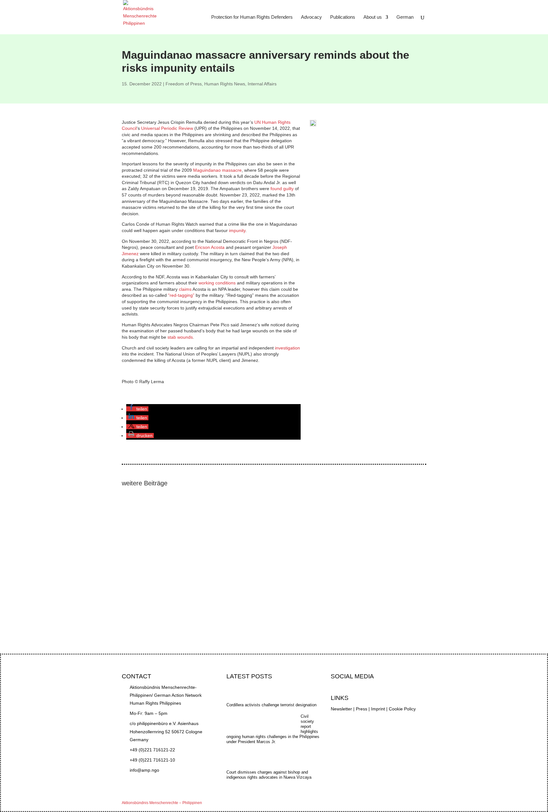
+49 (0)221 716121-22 (152, 749)
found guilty (282, 188)
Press (361, 708)
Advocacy (311, 17)
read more (138, 529)
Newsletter (341, 708)
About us (372, 17)
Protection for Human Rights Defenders (252, 17)
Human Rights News (224, 83)
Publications (342, 17)
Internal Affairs (262, 83)
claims (185, 289)
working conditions (217, 282)
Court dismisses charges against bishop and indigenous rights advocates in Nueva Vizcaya (219, 548)
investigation (287, 347)
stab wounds (180, 337)
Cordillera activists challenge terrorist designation (177, 593)
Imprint (378, 708)
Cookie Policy (402, 708)
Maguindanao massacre (217, 170)
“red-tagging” (181, 295)
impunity (237, 230)
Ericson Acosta (210, 247)
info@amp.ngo (144, 770)
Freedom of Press (184, 83)
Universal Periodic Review (167, 128)
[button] (137, 408)
